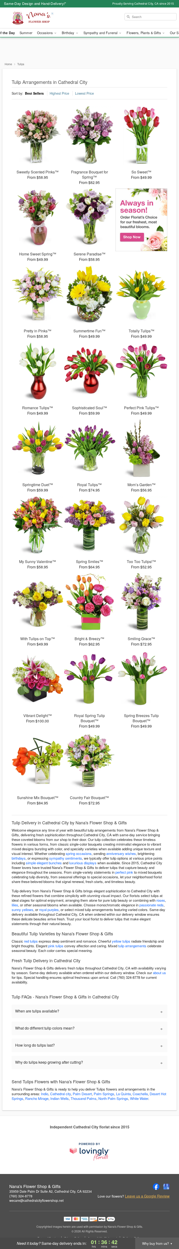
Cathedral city (60, 1093)
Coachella (140, 1093)
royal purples (49, 909)
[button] (167, 1229)
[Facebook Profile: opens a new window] (156, 1186)
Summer (26, 32)
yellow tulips (121, 941)
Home (8, 64)
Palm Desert (82, 1093)
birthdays (19, 858)
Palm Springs (104, 1093)
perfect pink (124, 872)
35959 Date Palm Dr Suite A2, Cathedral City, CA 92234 (50, 1191)
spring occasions (79, 853)
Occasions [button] (45, 32)
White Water (139, 1098)
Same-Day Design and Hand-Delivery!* (35, 3)
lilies (15, 904)
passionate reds (151, 904)
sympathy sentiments (65, 858)
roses (160, 900)
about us (159, 972)
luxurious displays (82, 862)
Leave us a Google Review (147, 1196)
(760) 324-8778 (20, 1196)
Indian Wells (59, 1098)
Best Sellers (34, 93)
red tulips (31, 941)
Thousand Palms (83, 1098)
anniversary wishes (121, 853)
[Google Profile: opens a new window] (166, 1186)
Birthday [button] (68, 32)
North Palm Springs (113, 1098)
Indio (44, 1093)
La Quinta (123, 1093)
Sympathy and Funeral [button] (101, 32)
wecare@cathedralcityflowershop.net (36, 1200)
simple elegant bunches (44, 862)
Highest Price (59, 93)
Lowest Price (84, 93)
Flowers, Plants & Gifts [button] (144, 32)
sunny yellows (22, 909)
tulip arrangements (132, 945)
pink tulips (55, 945)
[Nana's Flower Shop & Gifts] (31, 18)
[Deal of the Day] (141, 219)
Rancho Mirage (36, 1098)
